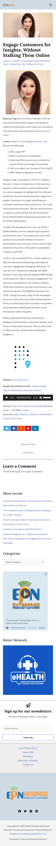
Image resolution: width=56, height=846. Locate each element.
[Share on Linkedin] (35, 428)
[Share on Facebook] (13, 428)
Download (37, 406)
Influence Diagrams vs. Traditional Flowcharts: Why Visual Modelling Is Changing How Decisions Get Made (27, 538)
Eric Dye (21, 141)
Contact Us (28, 764)
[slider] (47, 397)
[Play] (6, 397)
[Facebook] (19, 811)
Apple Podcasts (21, 414)
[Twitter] (25, 811)
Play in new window (21, 406)
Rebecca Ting (40, 141)
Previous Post (28, 444)
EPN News (45, 60)
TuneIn (6, 418)
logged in (19, 471)
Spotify (33, 414)
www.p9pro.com (20, 379)
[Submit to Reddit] (21, 428)
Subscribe (28, 737)
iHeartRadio (45, 414)
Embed (25, 410)
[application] (28, 398)
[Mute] (40, 397)
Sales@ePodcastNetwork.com (33, 833)
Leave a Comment (12, 60)
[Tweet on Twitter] (6, 428)
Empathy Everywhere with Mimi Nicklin (22, 529)
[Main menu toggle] (50, 5)
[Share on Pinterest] (28, 428)
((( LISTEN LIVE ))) (28, 748)
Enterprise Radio (30, 60)
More (19, 418)
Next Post (28, 452)
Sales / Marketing (11, 64)
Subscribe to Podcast (28, 760)
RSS (13, 418)
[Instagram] (31, 811)
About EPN (28, 752)
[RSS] (36, 811)
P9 (39, 179)
